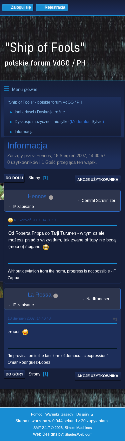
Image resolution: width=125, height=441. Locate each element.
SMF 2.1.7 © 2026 (48, 428)
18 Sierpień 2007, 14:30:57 (34, 220)
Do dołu (14, 178)
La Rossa (39, 295)
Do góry (14, 374)
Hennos (37, 196)
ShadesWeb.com (78, 434)
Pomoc (36, 414)
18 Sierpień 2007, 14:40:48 (29, 318)
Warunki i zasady (59, 414)
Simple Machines (78, 428)
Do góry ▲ (85, 414)
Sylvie (97, 121)
